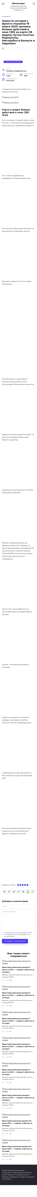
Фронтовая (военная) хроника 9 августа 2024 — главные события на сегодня (18, 969)
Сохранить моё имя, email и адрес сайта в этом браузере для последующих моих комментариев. (18, 934)
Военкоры (18, 3)
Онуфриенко (6, 16)
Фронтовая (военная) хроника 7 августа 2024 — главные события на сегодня (18, 1021)
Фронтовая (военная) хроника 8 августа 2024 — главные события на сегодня (18, 995)
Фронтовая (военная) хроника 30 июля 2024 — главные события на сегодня (17, 1123)
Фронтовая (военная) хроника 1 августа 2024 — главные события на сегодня (18, 1097)
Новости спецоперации (13, 61)
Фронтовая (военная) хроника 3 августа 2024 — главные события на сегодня (18, 1046)
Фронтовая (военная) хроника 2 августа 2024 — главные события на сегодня (18, 1072)
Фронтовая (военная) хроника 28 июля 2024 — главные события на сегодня (17, 1149)
